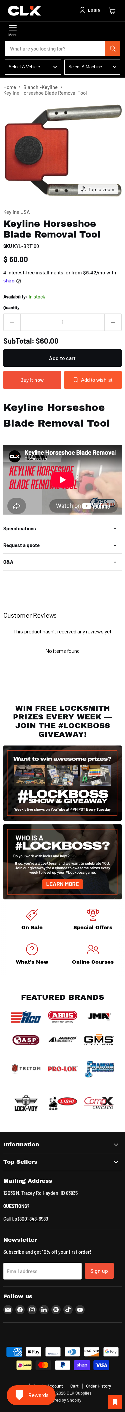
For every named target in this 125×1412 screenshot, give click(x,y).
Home (9, 87)
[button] (89, 10)
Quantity (11, 307)
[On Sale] (32, 921)
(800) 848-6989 (33, 1219)
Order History (98, 1386)
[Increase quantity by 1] (113, 322)
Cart (74, 1386)
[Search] (113, 48)
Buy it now (32, 380)
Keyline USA (16, 212)
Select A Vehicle (24, 66)
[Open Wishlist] (115, 1402)
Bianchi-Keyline (40, 87)
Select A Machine (85, 66)
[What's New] (32, 955)
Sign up (99, 1270)
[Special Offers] (93, 921)
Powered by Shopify (62, 1400)
